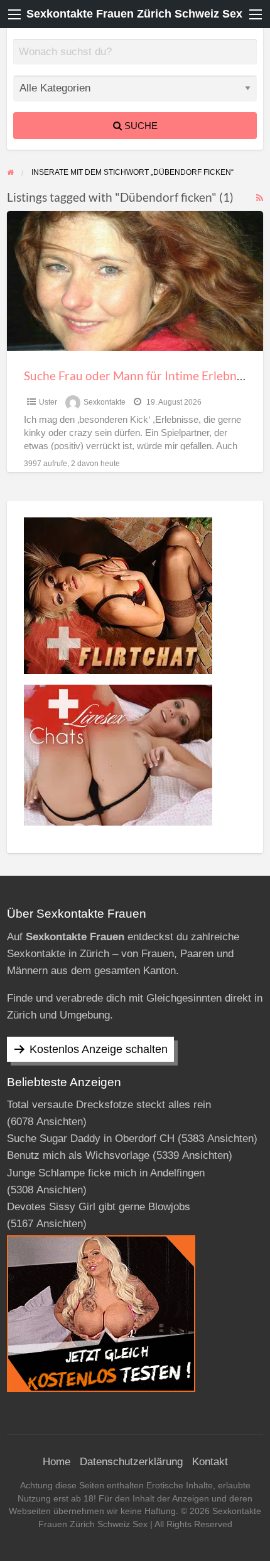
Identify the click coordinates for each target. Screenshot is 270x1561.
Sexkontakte (105, 402)
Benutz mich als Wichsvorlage (78, 1155)
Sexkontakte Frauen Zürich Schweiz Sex (134, 14)
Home (56, 1462)
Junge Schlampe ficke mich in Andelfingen (106, 1173)
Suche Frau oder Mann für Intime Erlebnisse (140, 375)
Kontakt (210, 1462)
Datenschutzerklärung (131, 1462)
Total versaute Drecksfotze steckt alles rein (109, 1105)
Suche (140, 125)
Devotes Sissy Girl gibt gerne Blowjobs (98, 1207)
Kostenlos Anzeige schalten (99, 1049)
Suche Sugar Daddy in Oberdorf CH (91, 1138)
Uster (48, 402)
